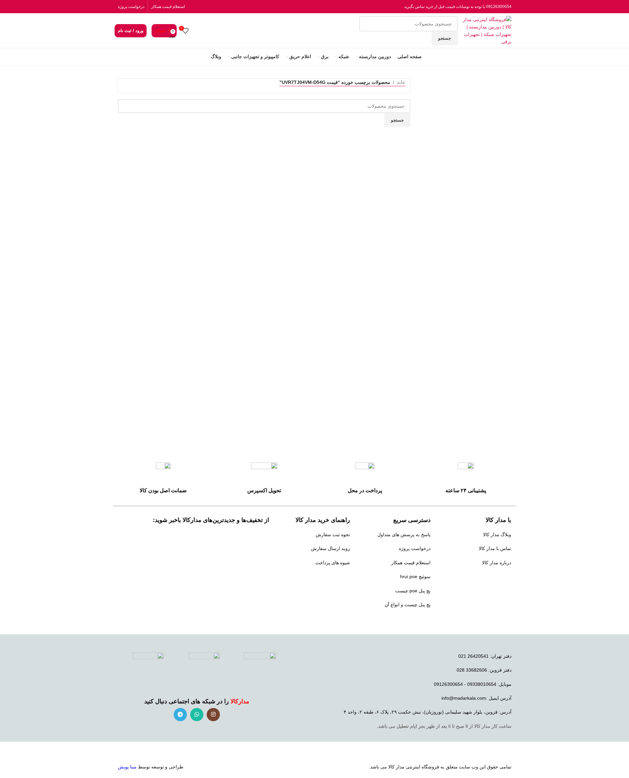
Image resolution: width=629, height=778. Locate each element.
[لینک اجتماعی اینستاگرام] (213, 714)
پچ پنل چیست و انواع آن (408, 604)
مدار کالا (396, 766)
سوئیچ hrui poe (415, 576)
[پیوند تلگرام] (180, 714)
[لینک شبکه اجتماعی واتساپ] (196, 714)
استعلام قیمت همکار (168, 6)
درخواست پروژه (131, 6)
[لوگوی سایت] (486, 30)
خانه (401, 82)
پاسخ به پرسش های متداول (404, 534)
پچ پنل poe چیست (413, 590)
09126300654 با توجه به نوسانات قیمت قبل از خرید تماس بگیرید (457, 6)
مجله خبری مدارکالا (492, 576)
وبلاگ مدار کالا (497, 534)
